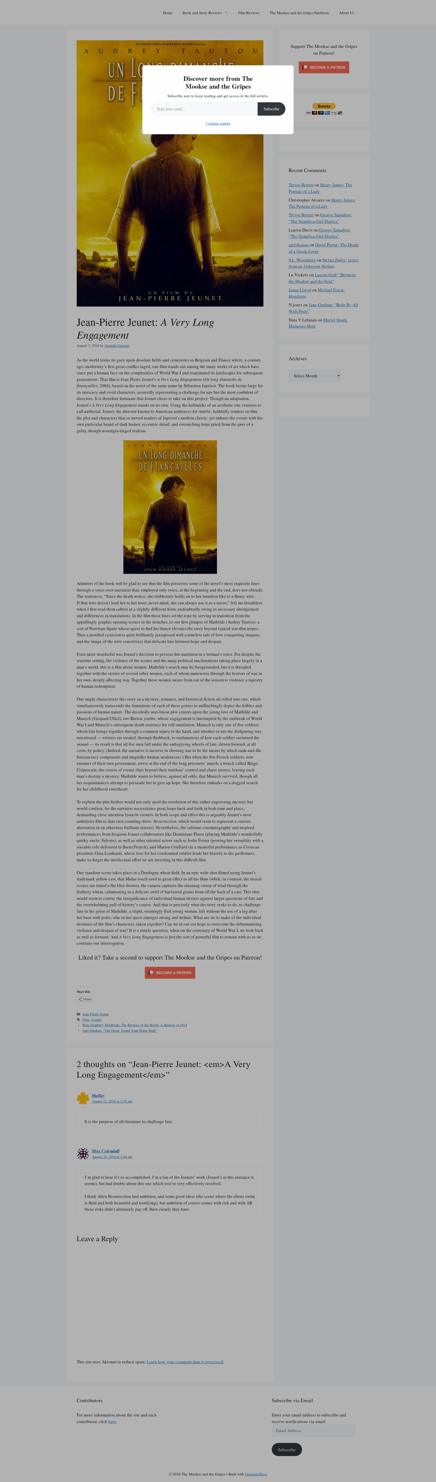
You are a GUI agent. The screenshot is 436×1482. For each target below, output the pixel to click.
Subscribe (271, 108)
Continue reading (218, 123)
